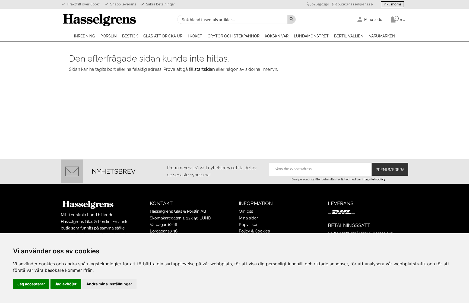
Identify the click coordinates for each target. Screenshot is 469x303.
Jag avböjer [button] (66, 284)
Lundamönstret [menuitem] (311, 36)
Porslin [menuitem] (108, 36)
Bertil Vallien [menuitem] (348, 36)
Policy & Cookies (254, 231)
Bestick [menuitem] (130, 36)
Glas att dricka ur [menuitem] (162, 36)
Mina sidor (248, 218)
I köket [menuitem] (195, 36)
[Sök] (291, 19)
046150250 (320, 4)
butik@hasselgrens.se (355, 4)
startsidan (204, 69)
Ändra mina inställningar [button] (109, 284)
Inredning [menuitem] (84, 36)
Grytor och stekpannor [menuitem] (233, 36)
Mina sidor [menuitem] (374, 19)
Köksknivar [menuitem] (277, 36)
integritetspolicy (373, 179)
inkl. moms (392, 4)
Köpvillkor (248, 224)
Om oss (246, 211)
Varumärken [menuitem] (382, 36)
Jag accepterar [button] (31, 284)
